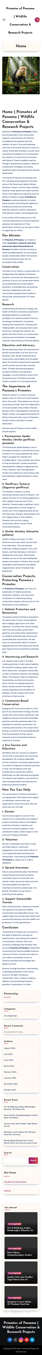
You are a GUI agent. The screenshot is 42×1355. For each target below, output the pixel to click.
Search (8, 1153)
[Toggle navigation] (4, 19)
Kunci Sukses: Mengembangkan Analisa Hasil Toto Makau (21, 1116)
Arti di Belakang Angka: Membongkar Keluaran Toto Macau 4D (20, 1108)
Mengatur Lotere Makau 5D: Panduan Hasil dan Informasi (20, 1133)
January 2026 (10, 1078)
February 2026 (10, 1072)
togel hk (7, 1191)
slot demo (8, 1182)
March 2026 (9, 1066)
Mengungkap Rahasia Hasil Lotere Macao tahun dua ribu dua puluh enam (20, 1141)
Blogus (34, 1348)
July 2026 (8, 1054)
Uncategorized (10, 1016)
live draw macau (19, 1182)
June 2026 (8, 1060)
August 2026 (9, 1048)
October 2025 (10, 1090)
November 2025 (11, 1084)
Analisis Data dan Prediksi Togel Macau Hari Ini (20, 1125)
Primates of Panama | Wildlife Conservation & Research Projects (21, 1327)
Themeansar (21, 1352)
